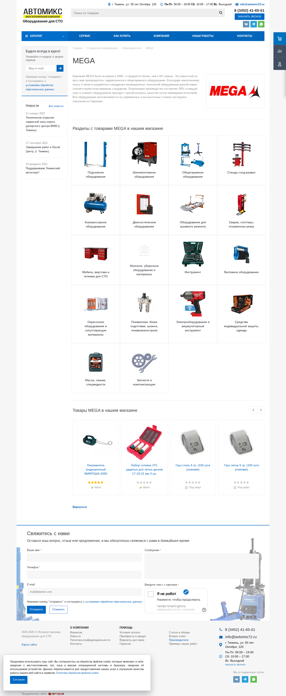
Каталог (36, 35)
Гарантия (125, 643)
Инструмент (193, 272)
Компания (161, 35)
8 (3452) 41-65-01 (249, 10)
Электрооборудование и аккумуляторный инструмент (193, 326)
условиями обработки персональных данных (113, 601)
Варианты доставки (132, 640)
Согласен (19, 679)
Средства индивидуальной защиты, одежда (241, 326)
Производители (178, 640)
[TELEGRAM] (253, 24)
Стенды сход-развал (241, 172)
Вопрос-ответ (177, 636)
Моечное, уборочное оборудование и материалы (144, 270)
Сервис (84, 35)
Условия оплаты (130, 632)
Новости (75, 636)
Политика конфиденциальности (90, 640)
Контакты (244, 35)
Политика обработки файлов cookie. (77, 672)
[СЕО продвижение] (56, 693)
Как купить (122, 35)
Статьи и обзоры (179, 632)
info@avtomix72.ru (252, 4)
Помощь (126, 627)
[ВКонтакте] (246, 24)
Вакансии (76, 632)
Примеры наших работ (183, 643)
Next (260, 410)
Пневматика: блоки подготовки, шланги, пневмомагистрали (144, 326)
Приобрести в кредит (133, 636)
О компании (79, 627)
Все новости (56, 106)
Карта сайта (29, 644)
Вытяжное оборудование (241, 272)
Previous (253, 410)
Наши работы (203, 35)
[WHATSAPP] (261, 24)
